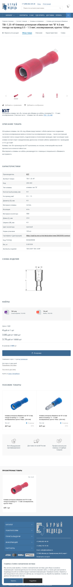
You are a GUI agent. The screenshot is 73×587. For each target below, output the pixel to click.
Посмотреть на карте (43, 557)
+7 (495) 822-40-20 (28, 4)
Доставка (50, 15)
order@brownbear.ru (47, 550)
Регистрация (47, 4)
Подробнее (32, 581)
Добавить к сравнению (13, 105)
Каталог (9, 15)
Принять (13, 581)
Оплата (58, 15)
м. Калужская (23, 359)
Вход (39, 4)
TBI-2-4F (7, 423)
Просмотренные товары (12, 470)
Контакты (24, 15)
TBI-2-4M (41, 423)
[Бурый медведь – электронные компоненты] (9, 6)
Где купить (39, 15)
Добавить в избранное (35, 105)
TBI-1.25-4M (48, 115)
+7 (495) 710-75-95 (42, 546)
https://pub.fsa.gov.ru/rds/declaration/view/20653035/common (48, 236)
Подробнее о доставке (9, 365)
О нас (31, 15)
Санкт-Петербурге (14, 374)
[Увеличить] (36, 64)
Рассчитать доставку (9, 369)
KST (27, 174)
